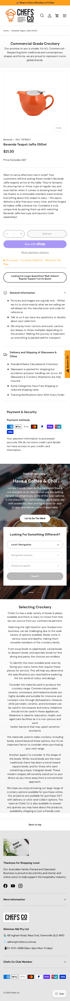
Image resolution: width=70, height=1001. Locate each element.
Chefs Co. (15, 992)
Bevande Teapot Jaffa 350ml (24, 31)
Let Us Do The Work (35, 518)
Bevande (7, 139)
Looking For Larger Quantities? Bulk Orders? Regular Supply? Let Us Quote (35, 277)
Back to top (35, 824)
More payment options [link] (35, 252)
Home (6, 31)
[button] (57, 15)
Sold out (46, 233)
